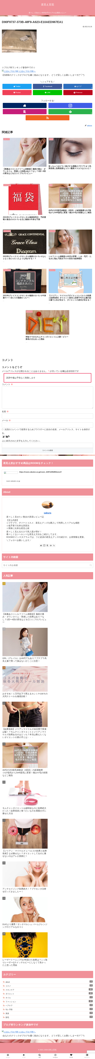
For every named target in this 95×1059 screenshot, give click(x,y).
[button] (91, 565)
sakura (47, 513)
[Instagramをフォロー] (70, 105)
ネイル (49, 997)
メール (6, 420)
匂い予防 (49, 1009)
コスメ (49, 986)
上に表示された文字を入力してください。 (21, 441)
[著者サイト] (25, 105)
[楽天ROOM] (25, 111)
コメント (7, 384)
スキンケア (49, 989)
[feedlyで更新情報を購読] (50, 545)
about (49, 982)
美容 (49, 1013)
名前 (5, 411)
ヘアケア (49, 1005)
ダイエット (49, 993)
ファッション (49, 1001)
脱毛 (49, 1017)
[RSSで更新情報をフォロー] (47, 117)
